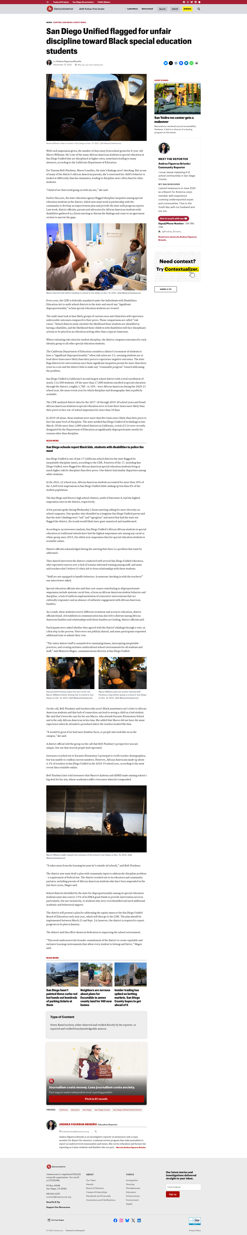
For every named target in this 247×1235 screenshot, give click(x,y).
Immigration (132, 1180)
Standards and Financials (98, 1196)
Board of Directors (95, 1188)
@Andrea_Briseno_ (172, 231)
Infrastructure (133, 1196)
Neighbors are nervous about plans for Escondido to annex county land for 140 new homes (96, 997)
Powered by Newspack (75, 1230)
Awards (89, 1184)
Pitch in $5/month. (96, 1099)
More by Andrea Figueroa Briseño (131, 1147)
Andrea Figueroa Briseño (68, 61)
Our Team (91, 1180)
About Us (162, 9)
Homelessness (133, 1188)
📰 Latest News (131, 9)
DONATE (187, 9)
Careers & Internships (96, 1192)
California (64, 1110)
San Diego (87, 1110)
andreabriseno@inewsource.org (75, 1131)
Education (75, 1110)
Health (129, 1204)
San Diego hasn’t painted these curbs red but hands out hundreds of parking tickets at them (61, 997)
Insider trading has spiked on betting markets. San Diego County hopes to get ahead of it (127, 997)
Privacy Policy (195, 1230)
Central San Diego (63, 22)
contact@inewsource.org (58, 1197)
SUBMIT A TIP (165, 289)
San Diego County (102, 1110)
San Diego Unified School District (127, 1110)
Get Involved (147, 9)
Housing (130, 1184)
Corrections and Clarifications (100, 1200)
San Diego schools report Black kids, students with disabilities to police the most (95, 449)
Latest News (79, 22)
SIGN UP (175, 9)
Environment (132, 1200)
